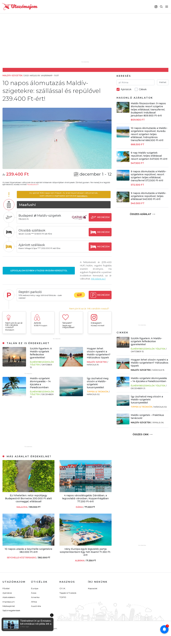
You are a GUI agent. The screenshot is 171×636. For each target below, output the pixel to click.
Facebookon (32, 184)
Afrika (34, 601)
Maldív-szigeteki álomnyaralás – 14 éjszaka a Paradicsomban (40, 383)
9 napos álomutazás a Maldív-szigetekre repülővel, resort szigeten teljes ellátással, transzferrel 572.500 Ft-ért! (148, 176)
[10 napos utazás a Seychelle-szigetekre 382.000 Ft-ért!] (28, 544)
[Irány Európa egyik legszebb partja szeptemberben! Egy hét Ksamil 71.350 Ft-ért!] (85, 544)
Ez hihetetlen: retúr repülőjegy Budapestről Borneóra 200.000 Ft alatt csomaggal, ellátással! (28, 498)
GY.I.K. (62, 588)
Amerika (35, 597)
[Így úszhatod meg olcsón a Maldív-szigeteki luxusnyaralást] (71, 395)
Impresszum (9, 601)
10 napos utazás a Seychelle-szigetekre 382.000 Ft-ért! (28, 550)
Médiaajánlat (9, 606)
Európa (34, 588)
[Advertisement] (86, 39)
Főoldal (6, 588)
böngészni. (82, 195)
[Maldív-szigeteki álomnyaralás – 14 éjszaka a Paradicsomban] (14, 395)
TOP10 (62, 597)
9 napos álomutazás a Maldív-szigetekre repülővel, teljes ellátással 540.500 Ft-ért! (148, 196)
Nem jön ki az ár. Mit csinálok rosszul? (89, 308)
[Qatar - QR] (79, 220)
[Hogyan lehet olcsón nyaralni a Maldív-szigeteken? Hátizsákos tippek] (71, 365)
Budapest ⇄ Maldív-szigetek (40, 215)
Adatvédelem (9, 597)
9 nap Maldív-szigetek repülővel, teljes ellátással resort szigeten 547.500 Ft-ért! (149, 155)
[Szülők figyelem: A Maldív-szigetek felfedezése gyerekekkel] (14, 365)
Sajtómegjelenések (11, 610)
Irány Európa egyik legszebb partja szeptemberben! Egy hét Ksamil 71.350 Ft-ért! (85, 551)
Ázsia (33, 593)
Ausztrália (36, 606)
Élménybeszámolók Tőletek (148, 349)
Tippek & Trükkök (98, 391)
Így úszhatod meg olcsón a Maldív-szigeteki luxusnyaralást (97, 383)
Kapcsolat (92, 588)
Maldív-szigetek (97, 362)
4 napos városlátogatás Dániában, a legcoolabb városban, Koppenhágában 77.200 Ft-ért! (85, 498)
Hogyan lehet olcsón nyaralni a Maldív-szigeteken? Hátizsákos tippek (98, 353)
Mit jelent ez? (98, 278)
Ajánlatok (7, 593)
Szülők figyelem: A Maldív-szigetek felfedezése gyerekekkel (41, 353)
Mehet (162, 82)
